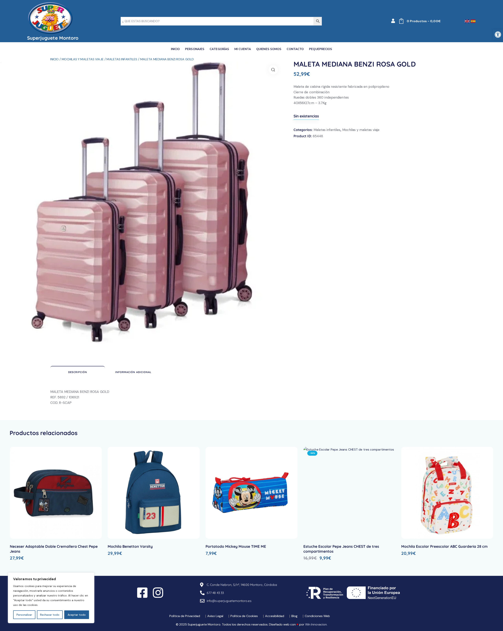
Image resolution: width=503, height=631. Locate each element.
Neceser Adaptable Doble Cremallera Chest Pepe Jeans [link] (54, 549)
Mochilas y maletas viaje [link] (82, 59)
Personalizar (24, 614)
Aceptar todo (77, 614)
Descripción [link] (77, 372)
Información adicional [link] (133, 372)
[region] (51, 597)
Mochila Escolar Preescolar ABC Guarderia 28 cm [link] (444, 546)
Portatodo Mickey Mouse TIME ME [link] (236, 546)
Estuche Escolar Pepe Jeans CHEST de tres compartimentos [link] (341, 549)
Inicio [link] (54, 59)
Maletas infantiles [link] (121, 59)
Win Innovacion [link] (316, 624)
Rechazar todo (49, 614)
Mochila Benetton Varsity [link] (130, 546)
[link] (498, 34)
